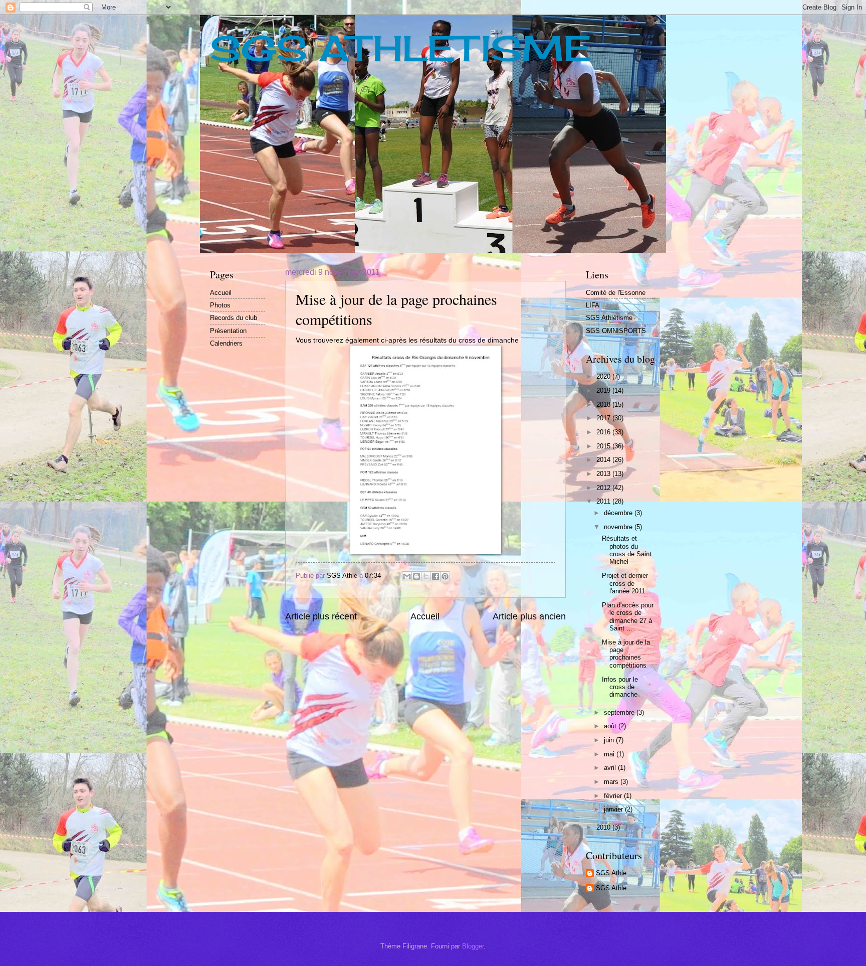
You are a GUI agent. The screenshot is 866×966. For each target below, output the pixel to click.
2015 (604, 446)
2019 (604, 390)
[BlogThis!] (416, 576)
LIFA (592, 305)
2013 (604, 473)
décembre (619, 513)
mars (612, 781)
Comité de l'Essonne (615, 292)
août (611, 726)
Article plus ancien (529, 616)
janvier (614, 809)
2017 (604, 418)
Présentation (228, 331)
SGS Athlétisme (609, 317)
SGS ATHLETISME (400, 48)
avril (611, 767)
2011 (604, 501)
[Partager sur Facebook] (435, 576)
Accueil (425, 616)
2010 (604, 827)
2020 (604, 376)
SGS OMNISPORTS (616, 331)
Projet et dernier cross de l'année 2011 (625, 583)
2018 (604, 404)
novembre (619, 527)
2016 (604, 432)
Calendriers (226, 343)
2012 (604, 488)
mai (610, 754)
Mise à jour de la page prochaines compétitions (626, 653)
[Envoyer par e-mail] (407, 576)
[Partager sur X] (426, 576)
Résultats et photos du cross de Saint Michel (627, 550)
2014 (604, 459)
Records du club (233, 317)
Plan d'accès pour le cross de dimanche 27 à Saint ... (628, 616)
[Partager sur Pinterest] (445, 576)
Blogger (473, 946)
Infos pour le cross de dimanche (620, 687)
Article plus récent (321, 616)
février (614, 795)
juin (610, 740)
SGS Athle (611, 873)
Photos (220, 305)
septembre (620, 712)
